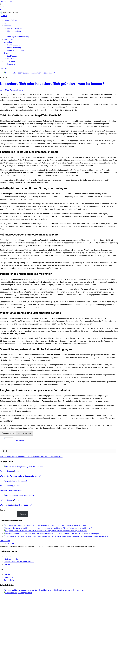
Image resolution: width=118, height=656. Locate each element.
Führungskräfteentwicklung (18, 37)
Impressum (8, 577)
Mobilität (10, 58)
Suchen (3, 510)
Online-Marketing (14, 47)
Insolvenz (11, 64)
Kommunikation (13, 45)
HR (5, 34)
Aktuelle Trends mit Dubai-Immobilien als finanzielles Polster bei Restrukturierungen (65, 534)
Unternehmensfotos (15, 50)
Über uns (7, 556)
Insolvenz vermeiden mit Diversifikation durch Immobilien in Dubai (69, 528)
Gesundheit (8, 39)
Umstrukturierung (11, 61)
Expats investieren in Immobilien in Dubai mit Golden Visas (62, 525)
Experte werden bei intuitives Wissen (19, 562)
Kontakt (7, 564)
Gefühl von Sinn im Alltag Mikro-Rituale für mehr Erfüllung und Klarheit (59, 531)
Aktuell (6, 23)
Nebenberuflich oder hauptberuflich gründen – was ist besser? (52, 84)
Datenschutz (9, 580)
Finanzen (7, 26)
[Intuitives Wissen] (9, 13)
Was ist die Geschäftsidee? (11, 490)
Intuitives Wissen (10, 20)
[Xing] (6, 451)
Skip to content (6, 1)
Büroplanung (12, 56)
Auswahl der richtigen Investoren (13, 457)
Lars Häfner (4, 90)
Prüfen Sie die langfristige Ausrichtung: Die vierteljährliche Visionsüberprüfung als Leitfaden (72, 536)
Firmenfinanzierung (15, 28)
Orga (6, 53)
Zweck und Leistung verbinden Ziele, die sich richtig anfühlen (59, 590)
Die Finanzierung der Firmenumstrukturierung (45, 457)
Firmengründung (14, 31)
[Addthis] (4, 451)
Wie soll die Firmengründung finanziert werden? (20, 476)
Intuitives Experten (11, 559)
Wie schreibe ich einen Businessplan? (16, 505)
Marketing (8, 42)
